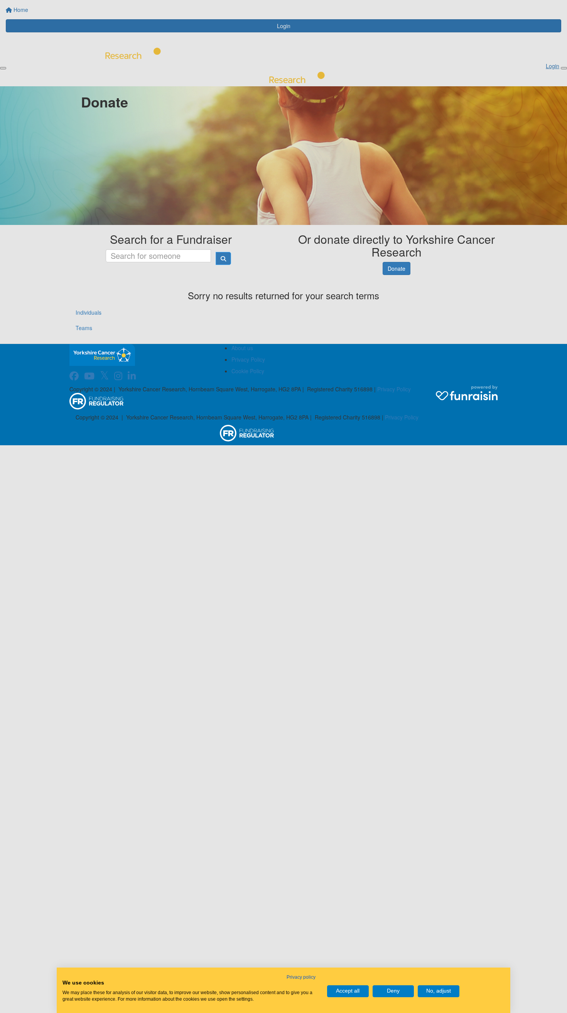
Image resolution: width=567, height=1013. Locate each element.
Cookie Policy (247, 371)
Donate (396, 268)
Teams (84, 328)
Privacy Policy (248, 359)
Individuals (88, 312)
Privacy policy (301, 977)
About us (242, 348)
